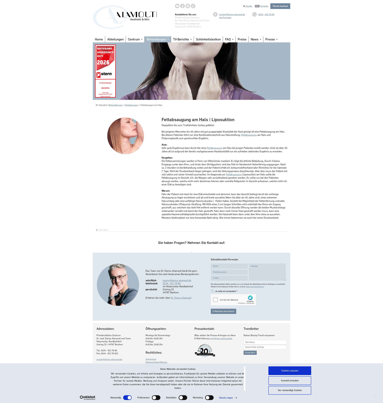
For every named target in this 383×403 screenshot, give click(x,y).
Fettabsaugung (249, 135)
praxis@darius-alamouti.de (232, 14)
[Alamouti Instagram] (188, 6)
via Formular (225, 17)
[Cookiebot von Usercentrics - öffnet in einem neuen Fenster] (88, 398)
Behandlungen (116, 105)
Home (99, 39)
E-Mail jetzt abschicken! (223, 311)
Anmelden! (250, 353)
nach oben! (103, 230)
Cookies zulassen (289, 370)
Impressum (151, 359)
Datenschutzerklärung (255, 287)
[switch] (156, 397)
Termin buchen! (280, 6)
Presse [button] (270, 39)
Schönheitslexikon (208, 39)
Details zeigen (226, 397)
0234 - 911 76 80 (266, 14)
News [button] (254, 39)
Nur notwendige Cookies (290, 390)
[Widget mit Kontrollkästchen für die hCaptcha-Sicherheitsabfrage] (233, 299)
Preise (242, 39)
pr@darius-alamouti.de (220, 338)
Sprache (264, 6)
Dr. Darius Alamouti (181, 297)
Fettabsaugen (131, 105)
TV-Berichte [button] (181, 39)
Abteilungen (115, 39)
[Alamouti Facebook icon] (182, 6)
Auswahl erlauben (290, 380)
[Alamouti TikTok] (193, 6)
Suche (249, 6)
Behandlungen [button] (156, 39)
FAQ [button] (228, 39)
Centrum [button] (134, 39)
